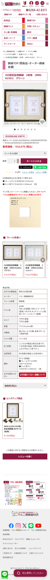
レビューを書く (41, 172)
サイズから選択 (10, 54)
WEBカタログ (8, 539)
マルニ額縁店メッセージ (20, 530)
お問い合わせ (41, 14)
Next (42, 105)
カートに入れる (34, 161)
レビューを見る (28, 172)
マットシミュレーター (10, 543)
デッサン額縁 (32, 51)
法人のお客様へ (21, 548)
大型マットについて (36, 553)
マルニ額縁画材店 (9, 51)
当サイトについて (16, 568)
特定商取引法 (8, 557)
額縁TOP (8, 14)
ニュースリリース (35, 548)
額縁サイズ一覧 (25, 14)
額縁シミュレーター (33, 539)
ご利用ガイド (7, 553)
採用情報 (6, 534)
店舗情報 (6, 530)
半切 (31, 54)
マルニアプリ (19, 539)
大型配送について (20, 553)
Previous (7, 105)
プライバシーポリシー (32, 568)
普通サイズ (22, 54)
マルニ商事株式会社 (38, 530)
